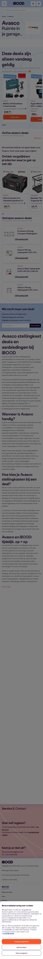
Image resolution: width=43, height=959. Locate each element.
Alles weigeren (21, 953)
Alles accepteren (21, 941)
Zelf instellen (21, 947)
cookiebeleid (8, 933)
